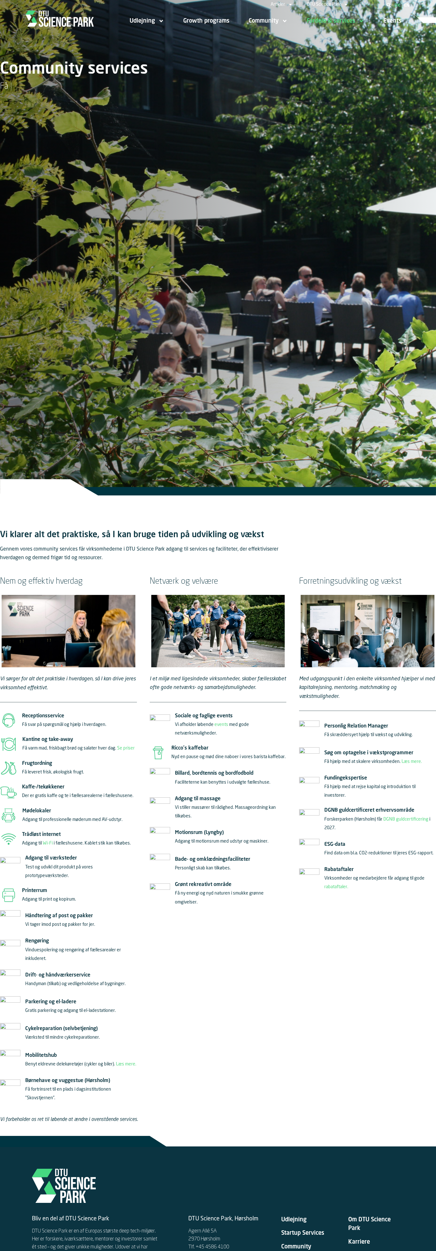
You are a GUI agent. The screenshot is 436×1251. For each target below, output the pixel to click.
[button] (389, 5)
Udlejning (142, 21)
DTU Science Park (324, 4)
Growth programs (206, 21)
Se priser (126, 748)
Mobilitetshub (41, 1055)
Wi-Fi (48, 843)
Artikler (278, 4)
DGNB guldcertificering (405, 819)
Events (392, 21)
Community (264, 21)
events (221, 724)
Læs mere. (126, 1064)
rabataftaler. (336, 887)
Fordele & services (331, 21)
